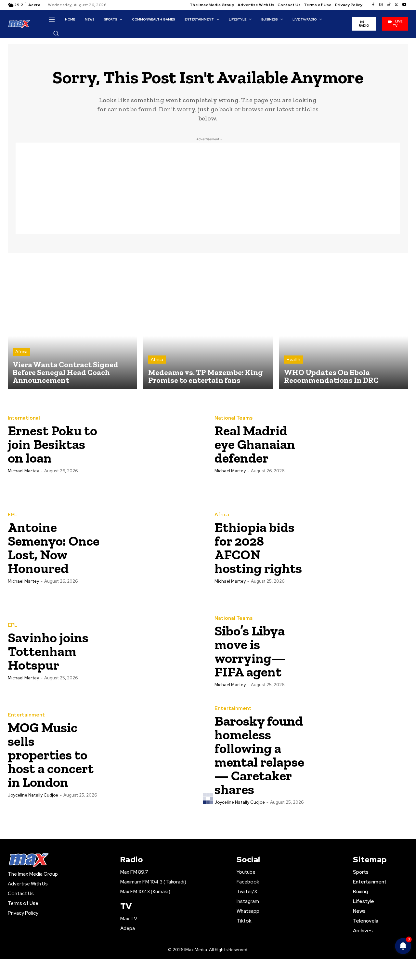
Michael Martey (23, 471)
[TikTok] (389, 5)
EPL (13, 514)
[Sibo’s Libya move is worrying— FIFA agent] (359, 651)
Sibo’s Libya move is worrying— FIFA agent (249, 651)
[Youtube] (404, 5)
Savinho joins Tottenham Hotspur (48, 651)
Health (293, 359)
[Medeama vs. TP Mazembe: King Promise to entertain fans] (207, 324)
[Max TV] (19, 24)
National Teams (233, 418)
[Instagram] (381, 5)
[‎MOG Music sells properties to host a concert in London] (153, 754)
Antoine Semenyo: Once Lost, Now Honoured (53, 548)
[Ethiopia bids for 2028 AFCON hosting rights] (359, 547)
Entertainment (26, 715)
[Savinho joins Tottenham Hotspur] (153, 651)
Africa (21, 351)
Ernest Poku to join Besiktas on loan (52, 444)
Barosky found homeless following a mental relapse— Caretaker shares (259, 755)
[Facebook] (373, 5)
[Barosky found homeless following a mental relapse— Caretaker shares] (359, 754)
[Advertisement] (208, 188)
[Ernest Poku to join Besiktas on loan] (153, 444)
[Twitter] (396, 5)
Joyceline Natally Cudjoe (33, 795)
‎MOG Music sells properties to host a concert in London (51, 754)
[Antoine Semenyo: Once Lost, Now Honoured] (153, 547)
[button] (56, 33)
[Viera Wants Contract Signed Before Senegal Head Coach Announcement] (72, 324)
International (24, 418)
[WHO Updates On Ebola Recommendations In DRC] (343, 324)
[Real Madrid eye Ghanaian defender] (359, 444)
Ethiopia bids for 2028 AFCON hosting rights (258, 548)
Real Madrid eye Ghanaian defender (254, 444)
